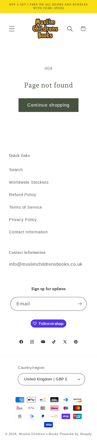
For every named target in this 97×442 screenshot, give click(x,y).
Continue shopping (48, 105)
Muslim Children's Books (39, 434)
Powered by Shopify (76, 434)
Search (16, 169)
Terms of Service (25, 207)
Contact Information (28, 232)
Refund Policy (22, 194)
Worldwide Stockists (29, 182)
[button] (11, 28)
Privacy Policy (23, 219)
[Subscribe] (80, 304)
